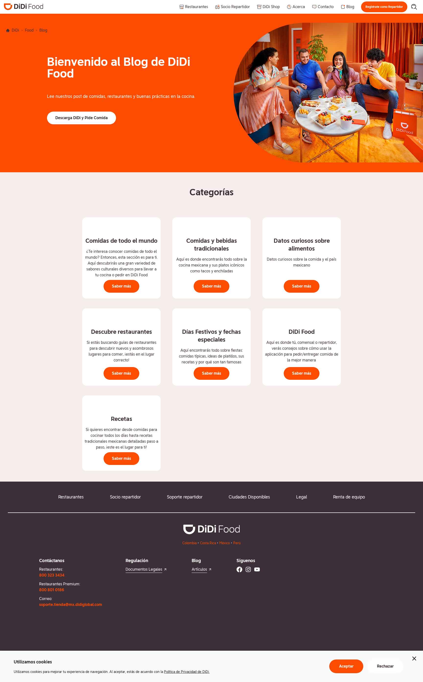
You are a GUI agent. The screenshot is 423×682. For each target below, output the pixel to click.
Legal (301, 496)
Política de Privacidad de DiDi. (187, 672)
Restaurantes (71, 496)
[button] (384, 6)
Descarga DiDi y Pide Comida (81, 118)
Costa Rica (208, 543)
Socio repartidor (125, 496)
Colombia (189, 543)
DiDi (15, 30)
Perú (237, 543)
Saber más (121, 286)
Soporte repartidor (184, 496)
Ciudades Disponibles (249, 496)
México (224, 543)
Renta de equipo (349, 496)
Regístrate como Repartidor (384, 7)
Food (29, 30)
